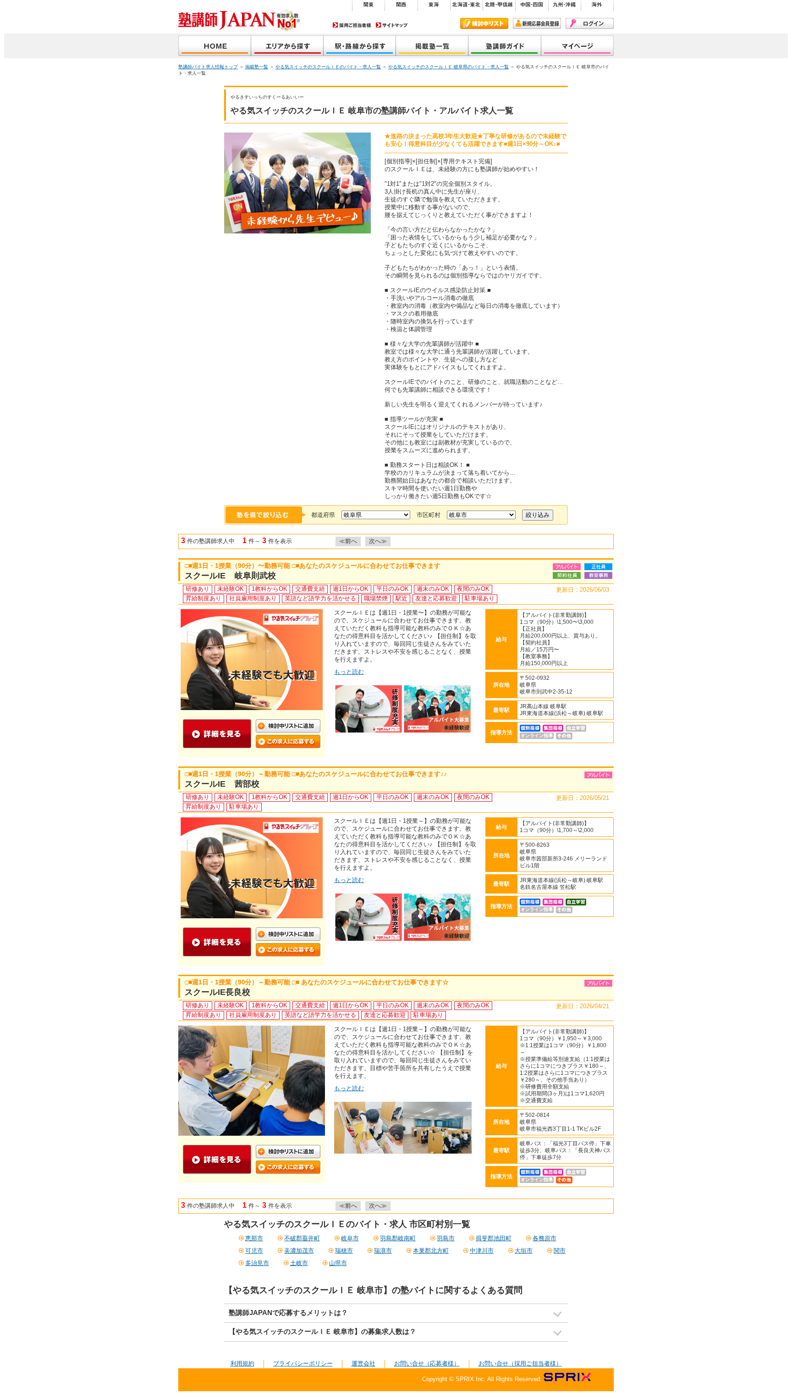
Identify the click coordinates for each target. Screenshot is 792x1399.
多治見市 (257, 1263)
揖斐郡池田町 (494, 1238)
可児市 (254, 1250)
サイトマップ (392, 25)
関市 (560, 1250)
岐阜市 (350, 1238)
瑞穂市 (344, 1250)
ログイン (590, 23)
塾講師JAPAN (214, 46)
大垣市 (524, 1250)
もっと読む (349, 671)
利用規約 (242, 1363)
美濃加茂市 (299, 1250)
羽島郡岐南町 (398, 1238)
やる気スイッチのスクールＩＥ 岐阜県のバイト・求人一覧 (448, 66)
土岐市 (299, 1263)
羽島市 (446, 1238)
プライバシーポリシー (303, 1363)
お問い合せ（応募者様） (427, 1363)
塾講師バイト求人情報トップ (208, 66)
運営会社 (363, 1363)
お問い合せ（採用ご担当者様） (520, 1363)
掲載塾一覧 (432, 46)
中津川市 (482, 1250)
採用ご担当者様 (352, 25)
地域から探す (287, 46)
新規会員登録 (537, 23)
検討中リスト (484, 23)
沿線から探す (360, 46)
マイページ (577, 46)
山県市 (338, 1263)
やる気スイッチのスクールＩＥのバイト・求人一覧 (328, 66)
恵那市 (254, 1238)
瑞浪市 (383, 1250)
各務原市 (544, 1238)
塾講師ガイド (504, 46)
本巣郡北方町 (431, 1250)
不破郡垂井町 (302, 1238)
